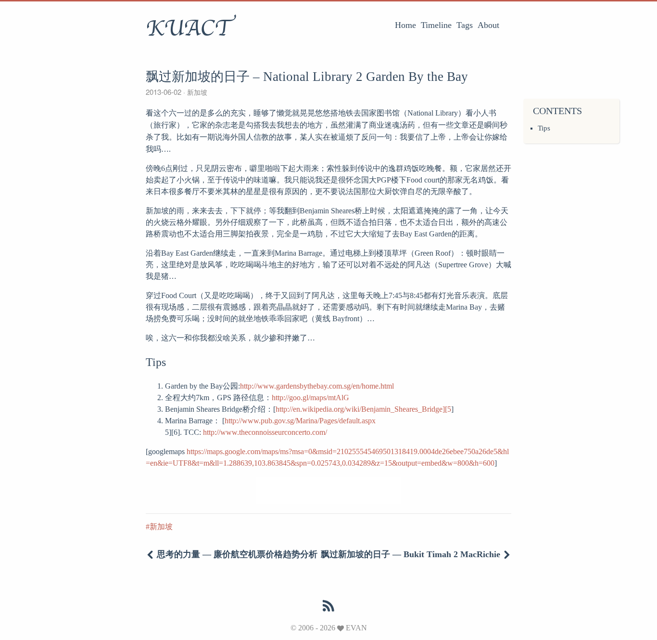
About (488, 25)
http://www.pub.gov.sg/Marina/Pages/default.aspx (300, 421)
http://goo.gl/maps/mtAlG (310, 397)
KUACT (189, 28)
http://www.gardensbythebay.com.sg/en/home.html (317, 386)
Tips (544, 128)
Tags (464, 25)
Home (405, 25)
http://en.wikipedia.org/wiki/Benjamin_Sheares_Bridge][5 (363, 409)
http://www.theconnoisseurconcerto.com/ (265, 432)
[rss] (328, 606)
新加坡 (196, 92)
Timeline (436, 25)
